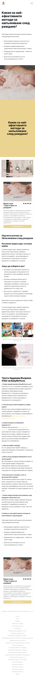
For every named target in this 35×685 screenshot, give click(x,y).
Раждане (17, 621)
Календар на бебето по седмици (18, 647)
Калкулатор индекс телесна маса (18, 659)
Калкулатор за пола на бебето (18, 640)
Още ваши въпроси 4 (17, 669)
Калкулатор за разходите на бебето (17, 650)
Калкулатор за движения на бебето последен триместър (17, 638)
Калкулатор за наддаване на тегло (17, 630)
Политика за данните (17, 645)
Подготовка (17, 628)
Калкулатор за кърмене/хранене (18, 652)
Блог (17, 618)
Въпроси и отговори (17, 623)
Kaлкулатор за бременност (17, 633)
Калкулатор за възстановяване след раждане (17, 654)
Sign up (18, 616)
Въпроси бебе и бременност (17, 657)
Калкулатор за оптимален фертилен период (17, 642)
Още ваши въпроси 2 (17, 664)
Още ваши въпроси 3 (17, 666)
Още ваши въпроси (17, 662)
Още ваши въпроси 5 (17, 671)
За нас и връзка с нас (17, 626)
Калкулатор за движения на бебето (17, 635)
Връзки (18, 674)
